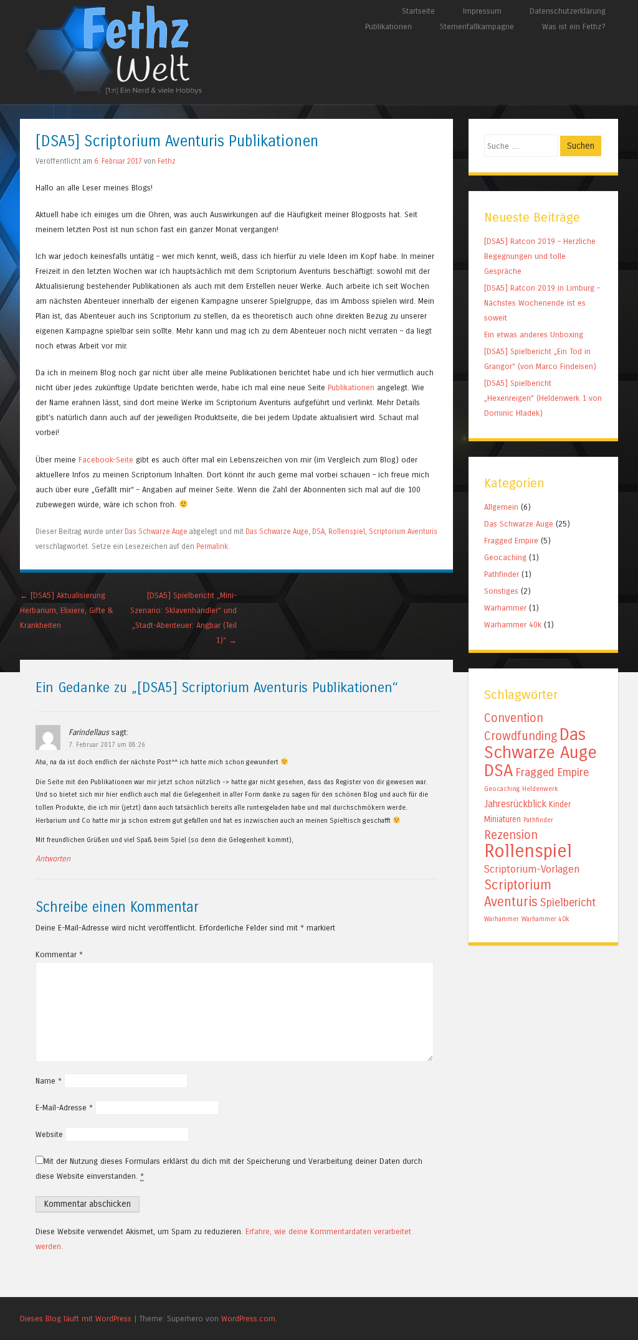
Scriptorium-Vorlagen (531, 869)
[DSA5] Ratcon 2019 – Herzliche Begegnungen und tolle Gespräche (540, 256)
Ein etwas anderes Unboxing (533, 334)
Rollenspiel (346, 531)
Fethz (167, 161)
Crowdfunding (520, 736)
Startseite (418, 11)
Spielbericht (568, 902)
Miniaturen (502, 820)
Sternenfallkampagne (477, 26)
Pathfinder (501, 574)
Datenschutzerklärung (568, 11)
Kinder (560, 805)
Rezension (511, 835)
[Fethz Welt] (113, 93)
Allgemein (501, 507)
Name (49, 1080)
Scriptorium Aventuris (403, 531)
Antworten (53, 858)
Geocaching (505, 557)
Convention (513, 718)
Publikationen (388, 26)
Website (49, 1134)
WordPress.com (248, 1318)
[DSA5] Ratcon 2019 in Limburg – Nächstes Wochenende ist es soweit (542, 302)
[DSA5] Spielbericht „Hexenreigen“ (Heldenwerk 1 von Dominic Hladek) (543, 398)
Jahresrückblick (515, 804)
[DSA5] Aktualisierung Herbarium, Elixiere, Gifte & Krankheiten (66, 610)
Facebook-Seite (106, 459)
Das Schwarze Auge (156, 531)
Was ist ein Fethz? (574, 26)
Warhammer (505, 607)
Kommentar (59, 954)
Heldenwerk (540, 789)
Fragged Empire (511, 540)
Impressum (482, 11)
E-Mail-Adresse (64, 1107)
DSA (318, 531)
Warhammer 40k (512, 624)
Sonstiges (501, 591)
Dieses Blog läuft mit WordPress (75, 1318)
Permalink (212, 546)
